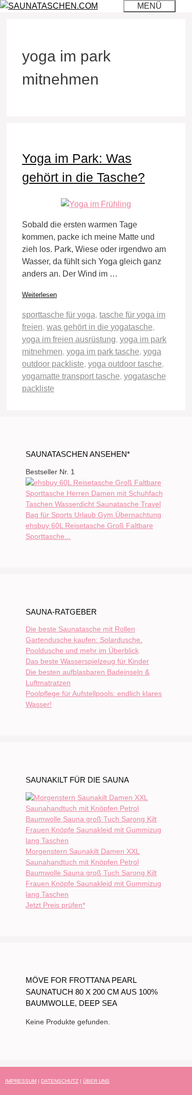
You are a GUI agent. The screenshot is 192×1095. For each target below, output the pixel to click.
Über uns (96, 1081)
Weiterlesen (39, 295)
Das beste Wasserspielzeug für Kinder (87, 661)
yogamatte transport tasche (71, 376)
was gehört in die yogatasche (100, 327)
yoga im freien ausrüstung (69, 339)
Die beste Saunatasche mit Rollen (80, 629)
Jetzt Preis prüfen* (55, 905)
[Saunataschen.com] (49, 6)
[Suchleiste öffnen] (110, 6)
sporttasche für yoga (58, 314)
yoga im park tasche (103, 351)
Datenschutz (59, 1081)
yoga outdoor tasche (125, 364)
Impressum (20, 1081)
